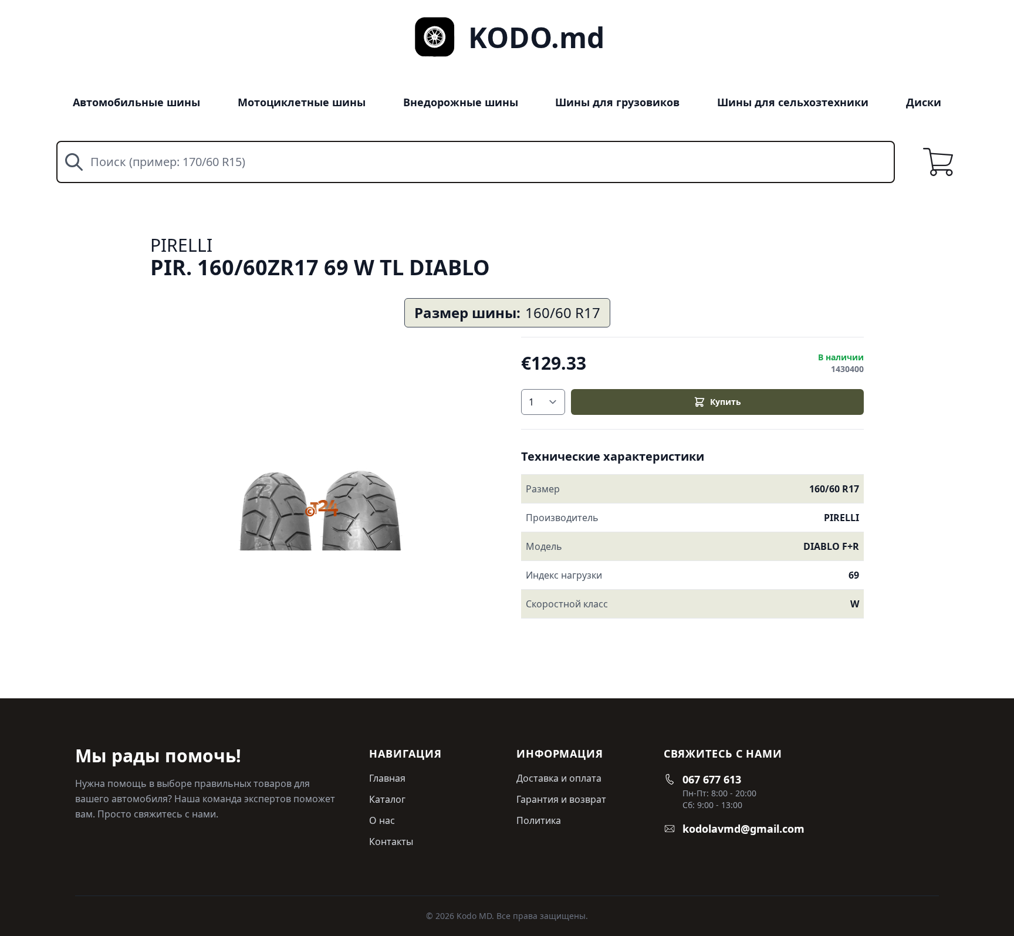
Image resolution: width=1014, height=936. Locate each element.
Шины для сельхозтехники (792, 102)
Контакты (391, 841)
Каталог (387, 799)
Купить (725, 401)
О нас (382, 820)
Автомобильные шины (136, 102)
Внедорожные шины (460, 102)
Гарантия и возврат (561, 799)
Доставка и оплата (558, 778)
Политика (538, 820)
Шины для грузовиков (617, 102)
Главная (387, 778)
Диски (923, 102)
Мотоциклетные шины (302, 102)
